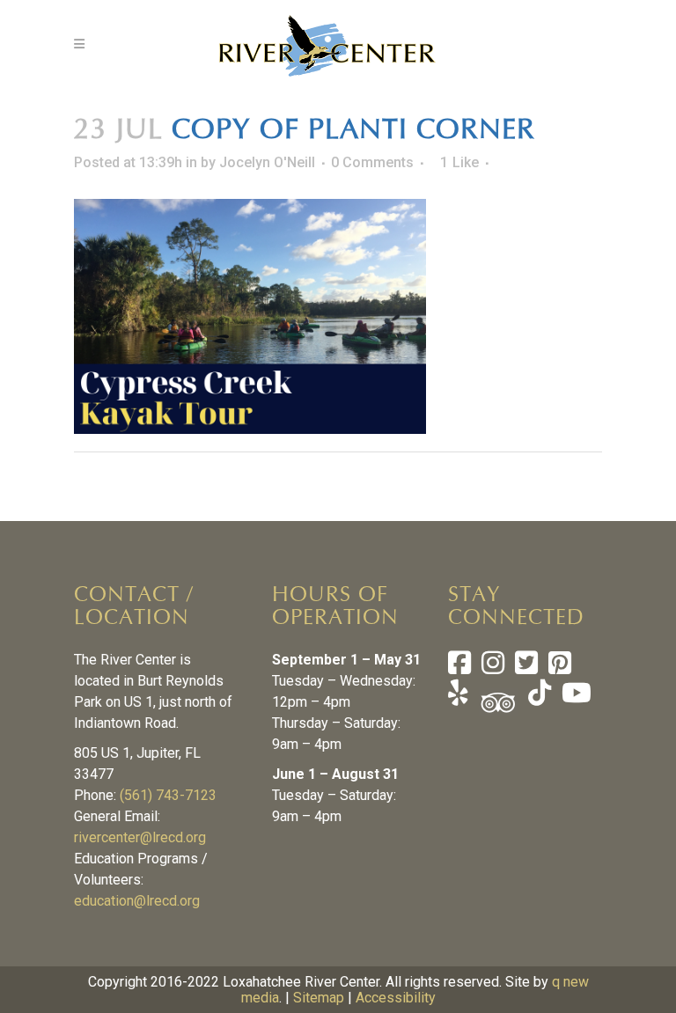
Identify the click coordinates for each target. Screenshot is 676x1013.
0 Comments (372, 162)
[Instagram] (492, 667)
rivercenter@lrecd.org (140, 837)
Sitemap (318, 997)
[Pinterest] (559, 667)
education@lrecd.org (137, 900)
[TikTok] (538, 697)
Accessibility (396, 997)
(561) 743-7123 (168, 795)
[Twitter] (526, 667)
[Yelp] (458, 697)
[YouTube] (575, 697)
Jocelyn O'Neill (267, 162)
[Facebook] (459, 667)
